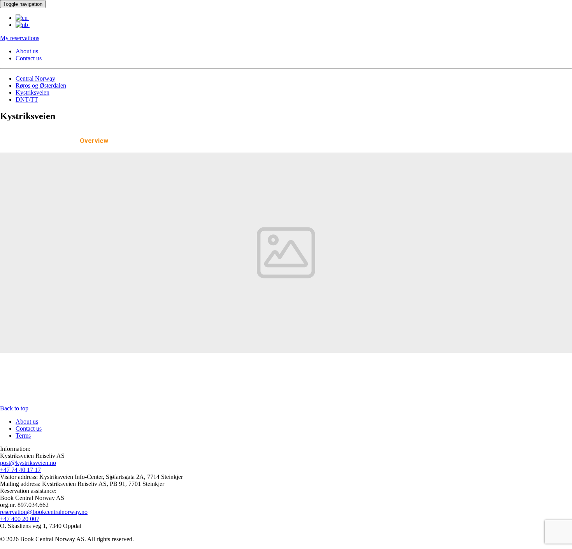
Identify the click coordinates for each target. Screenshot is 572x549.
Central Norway (35, 78)
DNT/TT (27, 99)
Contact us (29, 58)
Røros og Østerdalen (41, 85)
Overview (94, 140)
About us (27, 51)
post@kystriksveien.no (28, 462)
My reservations (19, 38)
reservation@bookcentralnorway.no (44, 512)
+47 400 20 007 (19, 519)
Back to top (14, 408)
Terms (23, 435)
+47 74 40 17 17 (20, 469)
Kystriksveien (32, 92)
